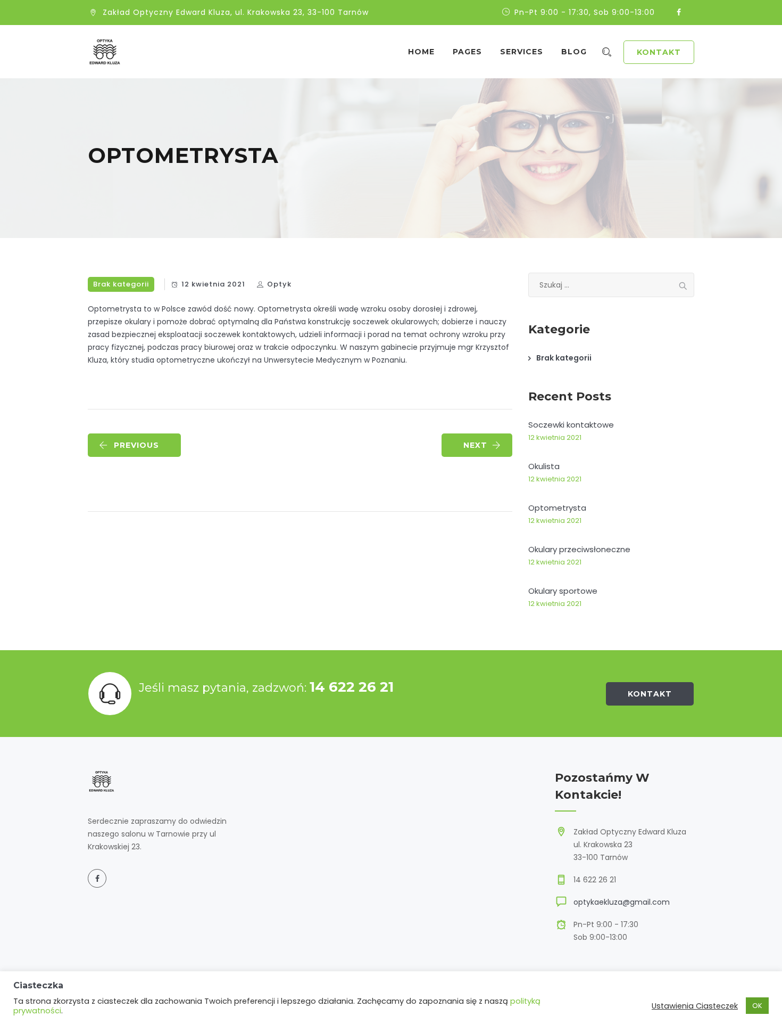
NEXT (475, 445)
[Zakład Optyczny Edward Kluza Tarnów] (105, 51)
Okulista (544, 466)
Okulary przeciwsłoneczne (579, 549)
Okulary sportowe (562, 590)
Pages (467, 51)
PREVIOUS (136, 445)
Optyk (279, 284)
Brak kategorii (121, 284)
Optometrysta (557, 507)
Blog (574, 51)
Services (521, 51)
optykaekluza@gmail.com (621, 902)
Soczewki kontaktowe (571, 424)
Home (421, 51)
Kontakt (659, 52)
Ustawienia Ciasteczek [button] (695, 1006)
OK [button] (757, 1006)
